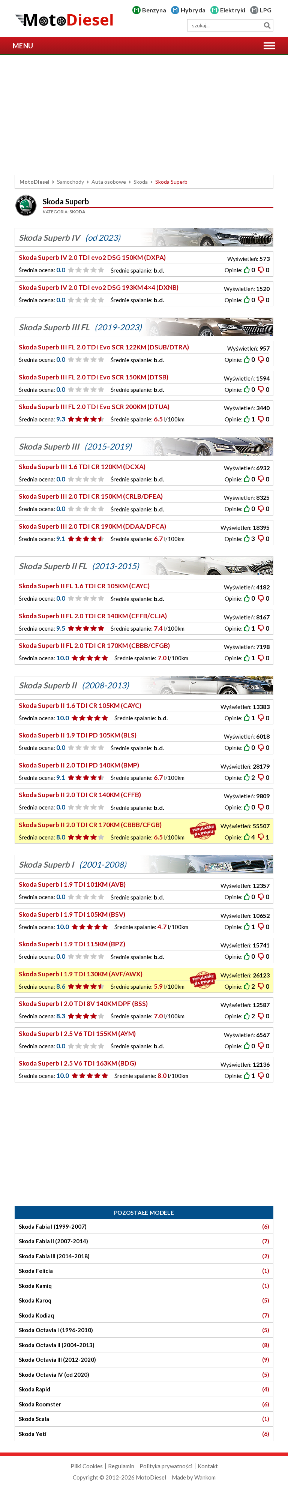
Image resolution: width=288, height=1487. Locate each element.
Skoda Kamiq (144, 1285)
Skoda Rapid (144, 1389)
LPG (266, 9)
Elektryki (232, 9)
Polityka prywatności (166, 1466)
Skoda (141, 181)
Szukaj (267, 25)
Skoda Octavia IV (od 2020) (144, 1374)
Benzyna (154, 9)
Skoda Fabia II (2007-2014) (144, 1241)
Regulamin (121, 1466)
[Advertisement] (144, 114)
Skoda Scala (144, 1418)
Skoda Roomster (144, 1404)
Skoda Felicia (144, 1270)
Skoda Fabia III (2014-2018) (144, 1256)
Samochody (70, 181)
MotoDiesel (35, 181)
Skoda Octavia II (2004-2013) (144, 1345)
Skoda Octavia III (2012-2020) (144, 1359)
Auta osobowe (109, 181)
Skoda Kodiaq (144, 1315)
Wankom (205, 1477)
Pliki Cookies (86, 1466)
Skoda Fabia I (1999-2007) (144, 1226)
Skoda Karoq (144, 1300)
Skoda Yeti (144, 1433)
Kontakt (208, 1466)
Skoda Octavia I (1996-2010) (144, 1330)
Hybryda (193, 9)
